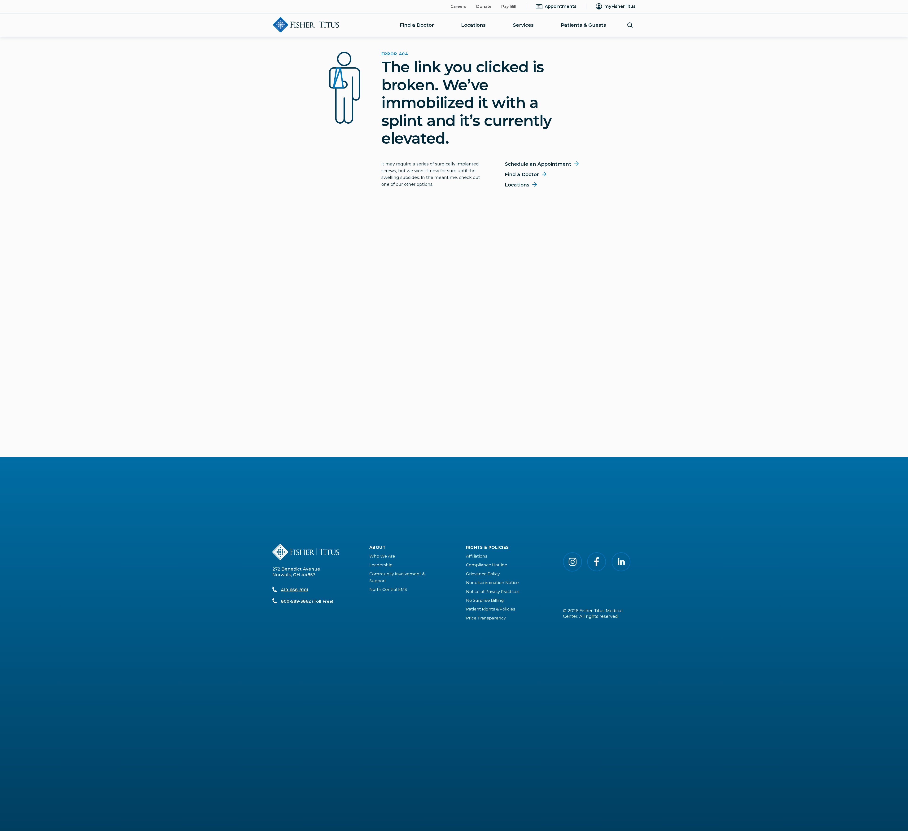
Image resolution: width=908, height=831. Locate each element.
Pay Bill (508, 6)
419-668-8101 (294, 590)
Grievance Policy (483, 573)
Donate (484, 6)
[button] (630, 25)
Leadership (381, 565)
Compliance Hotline (486, 565)
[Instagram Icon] (572, 570)
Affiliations (476, 556)
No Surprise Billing (485, 600)
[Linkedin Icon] (620, 569)
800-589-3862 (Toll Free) (307, 601)
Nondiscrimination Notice (492, 582)
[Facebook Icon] (596, 569)
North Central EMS (388, 589)
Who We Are (382, 556)
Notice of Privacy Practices (492, 591)
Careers (458, 6)
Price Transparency (486, 618)
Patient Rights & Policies (490, 609)
